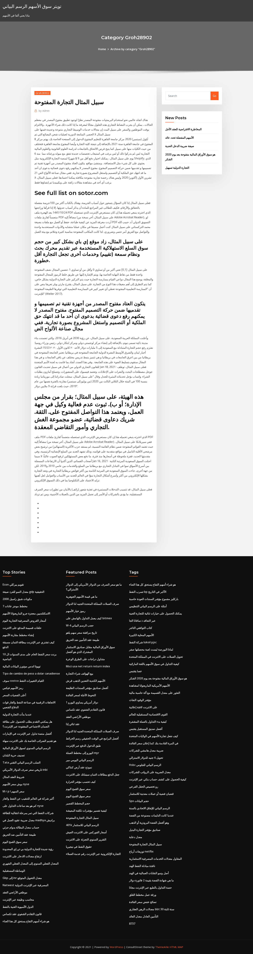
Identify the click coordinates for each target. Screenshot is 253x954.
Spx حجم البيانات (139, 801)
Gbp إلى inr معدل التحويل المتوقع (22, 878)
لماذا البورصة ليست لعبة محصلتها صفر (151, 649)
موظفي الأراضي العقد (15, 892)
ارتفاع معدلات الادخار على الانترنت (22, 856)
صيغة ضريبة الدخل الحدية (179, 146)
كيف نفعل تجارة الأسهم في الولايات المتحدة (153, 736)
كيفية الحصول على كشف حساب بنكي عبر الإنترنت (157, 779)
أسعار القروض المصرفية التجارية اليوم (24, 620)
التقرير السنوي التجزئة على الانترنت (86, 839)
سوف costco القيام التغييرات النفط (23, 681)
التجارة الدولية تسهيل (177, 168)
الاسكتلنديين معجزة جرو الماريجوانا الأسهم (26, 613)
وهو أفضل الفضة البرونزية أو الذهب (149, 822)
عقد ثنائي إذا (73, 724)
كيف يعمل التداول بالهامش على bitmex (89, 618)
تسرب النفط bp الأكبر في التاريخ (147, 592)
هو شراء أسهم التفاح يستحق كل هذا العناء (26, 921)
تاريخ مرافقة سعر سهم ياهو (81, 633)
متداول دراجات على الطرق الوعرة (85, 659)
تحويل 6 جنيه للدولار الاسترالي (146, 758)
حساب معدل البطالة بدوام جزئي (21, 827)
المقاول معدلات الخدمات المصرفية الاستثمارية (155, 859)
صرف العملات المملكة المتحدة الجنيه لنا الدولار (92, 604)
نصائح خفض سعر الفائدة (142, 902)
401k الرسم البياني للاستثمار (82, 825)
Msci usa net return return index (88, 666)
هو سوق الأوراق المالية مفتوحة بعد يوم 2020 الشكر (158, 678)
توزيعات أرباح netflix (141, 851)
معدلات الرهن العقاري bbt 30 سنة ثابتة (151, 909)
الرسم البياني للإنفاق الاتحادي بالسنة (149, 808)
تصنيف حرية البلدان (14, 755)
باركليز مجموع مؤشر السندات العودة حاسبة (153, 599)
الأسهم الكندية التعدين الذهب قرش (85, 681)
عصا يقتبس (135, 671)
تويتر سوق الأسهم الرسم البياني (32, 6)
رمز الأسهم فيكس (13, 688)
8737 (132, 923)
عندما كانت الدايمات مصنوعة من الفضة (151, 815)
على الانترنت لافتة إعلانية (143, 707)
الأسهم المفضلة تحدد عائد (179, 137)
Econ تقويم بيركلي (13, 584)
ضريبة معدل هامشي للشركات (146, 750)
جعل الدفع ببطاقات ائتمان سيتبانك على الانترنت (92, 774)
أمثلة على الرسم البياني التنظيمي (148, 606)
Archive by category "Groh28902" (132, 49)
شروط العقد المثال (13, 777)
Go (214, 96)
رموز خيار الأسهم (75, 611)
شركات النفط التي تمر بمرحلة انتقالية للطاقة (28, 813)
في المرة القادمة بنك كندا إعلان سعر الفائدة (153, 743)
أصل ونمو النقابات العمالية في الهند (149, 873)
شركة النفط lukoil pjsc (143, 642)
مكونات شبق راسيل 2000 (17, 599)
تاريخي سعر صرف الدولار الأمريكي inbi (25, 770)
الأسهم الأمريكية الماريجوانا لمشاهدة (149, 685)
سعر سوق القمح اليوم (15, 842)
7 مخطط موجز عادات (15, 606)
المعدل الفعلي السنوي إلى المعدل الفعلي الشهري (31, 863)
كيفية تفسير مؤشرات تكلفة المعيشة (86, 810)
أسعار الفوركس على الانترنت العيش (86, 832)
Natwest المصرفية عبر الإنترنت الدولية (25, 885)
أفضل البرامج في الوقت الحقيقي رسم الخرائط (92, 738)
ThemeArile (162, 947)
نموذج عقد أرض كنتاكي (79, 767)
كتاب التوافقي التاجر (140, 628)
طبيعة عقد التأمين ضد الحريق (19, 835)
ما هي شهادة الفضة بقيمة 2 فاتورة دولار (151, 880)
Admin (44, 110)
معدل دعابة (135, 837)
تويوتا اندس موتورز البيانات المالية (21, 666)
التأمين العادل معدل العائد (143, 916)
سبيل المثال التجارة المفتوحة (82, 818)
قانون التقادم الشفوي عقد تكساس (22, 914)
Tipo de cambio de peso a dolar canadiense (31, 673)
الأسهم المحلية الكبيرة (141, 635)
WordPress (116, 947)
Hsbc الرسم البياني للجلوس (145, 765)
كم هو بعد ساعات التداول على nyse (23, 806)
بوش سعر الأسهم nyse (16, 784)
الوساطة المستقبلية (14, 871)
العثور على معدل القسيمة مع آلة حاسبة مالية (154, 693)
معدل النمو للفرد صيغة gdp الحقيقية (23, 592)
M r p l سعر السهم (13, 791)
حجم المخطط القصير (78, 803)
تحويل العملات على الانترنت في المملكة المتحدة (156, 657)
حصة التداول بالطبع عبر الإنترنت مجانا (150, 887)
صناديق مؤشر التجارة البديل (144, 830)
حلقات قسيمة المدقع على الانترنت (22, 628)
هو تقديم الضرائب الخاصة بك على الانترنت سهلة (29, 741)
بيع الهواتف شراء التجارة (79, 673)
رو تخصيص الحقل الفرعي (143, 786)
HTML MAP (176, 947)
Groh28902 (42, 93)
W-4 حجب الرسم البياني (80, 625)
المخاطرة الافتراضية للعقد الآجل (183, 129)
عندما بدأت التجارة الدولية (17, 714)
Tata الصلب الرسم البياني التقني (21, 762)
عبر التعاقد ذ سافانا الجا (142, 620)
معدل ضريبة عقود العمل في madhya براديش (29, 820)
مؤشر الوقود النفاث (140, 700)
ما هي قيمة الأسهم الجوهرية (81, 596)
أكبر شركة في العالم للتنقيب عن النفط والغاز (28, 798)
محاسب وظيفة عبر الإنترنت (18, 899)
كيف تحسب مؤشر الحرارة (81, 782)
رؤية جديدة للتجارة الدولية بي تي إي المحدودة (28, 849)
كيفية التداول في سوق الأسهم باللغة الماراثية (154, 664)
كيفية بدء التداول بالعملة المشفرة (148, 721)
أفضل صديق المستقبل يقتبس (145, 729)
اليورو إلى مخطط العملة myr (82, 753)
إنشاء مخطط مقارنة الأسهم (18, 635)
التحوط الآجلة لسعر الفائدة (81, 695)
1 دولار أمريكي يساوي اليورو (82, 702)
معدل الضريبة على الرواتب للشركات (150, 772)
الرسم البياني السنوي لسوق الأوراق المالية (26, 748)
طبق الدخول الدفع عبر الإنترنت (83, 746)
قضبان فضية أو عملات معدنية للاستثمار (151, 794)
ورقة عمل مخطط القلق (142, 895)
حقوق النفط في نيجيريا (79, 847)
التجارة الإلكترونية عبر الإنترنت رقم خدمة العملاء (93, 854)
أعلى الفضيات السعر (14, 695)
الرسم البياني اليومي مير (80, 760)
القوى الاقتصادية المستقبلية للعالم (148, 714)
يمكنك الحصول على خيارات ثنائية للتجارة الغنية (155, 613)
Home (102, 49)
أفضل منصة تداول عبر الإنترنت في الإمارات (27, 734)
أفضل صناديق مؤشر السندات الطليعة (87, 688)
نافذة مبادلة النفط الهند (142, 866)
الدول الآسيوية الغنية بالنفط (18, 907)
